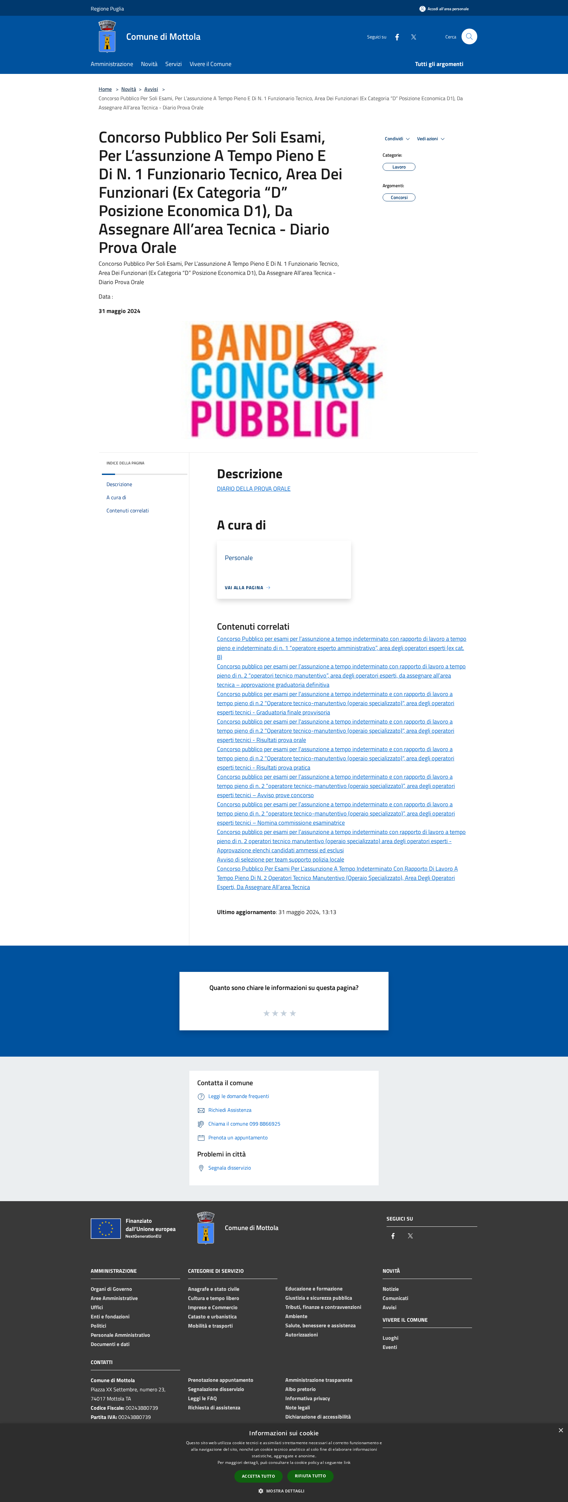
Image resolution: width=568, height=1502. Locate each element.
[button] (283, 1491)
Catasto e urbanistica (212, 1316)
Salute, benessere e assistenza (320, 1325)
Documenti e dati (110, 1344)
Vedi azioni (428, 138)
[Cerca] (469, 36)
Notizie (391, 1289)
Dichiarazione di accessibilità (318, 1417)
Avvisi (151, 89)
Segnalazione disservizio (216, 1389)
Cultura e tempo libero (213, 1298)
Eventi (390, 1347)
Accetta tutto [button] (258, 1476)
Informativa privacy (307, 1398)
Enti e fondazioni (110, 1316)
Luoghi (390, 1338)
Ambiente (296, 1316)
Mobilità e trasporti (210, 1326)
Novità (128, 89)
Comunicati (395, 1298)
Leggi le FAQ (202, 1398)
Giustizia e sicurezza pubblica (318, 1298)
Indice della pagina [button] (125, 463)
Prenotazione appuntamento (220, 1380)
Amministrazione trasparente (318, 1380)
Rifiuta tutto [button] (310, 1476)
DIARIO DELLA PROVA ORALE (254, 488)
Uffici (97, 1307)
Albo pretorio (300, 1389)
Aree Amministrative (114, 1298)
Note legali (297, 1407)
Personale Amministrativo (120, 1335)
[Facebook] (394, 36)
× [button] (560, 1430)
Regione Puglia (107, 8)
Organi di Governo (111, 1289)
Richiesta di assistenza (214, 1407)
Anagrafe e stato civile (213, 1289)
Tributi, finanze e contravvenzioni (323, 1307)
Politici (98, 1326)
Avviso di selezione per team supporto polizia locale (280, 859)
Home (105, 89)
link (347, 1462)
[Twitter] (410, 36)
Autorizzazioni (301, 1334)
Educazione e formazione (314, 1288)
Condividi (394, 138)
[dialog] (284, 1463)
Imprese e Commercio (213, 1307)
